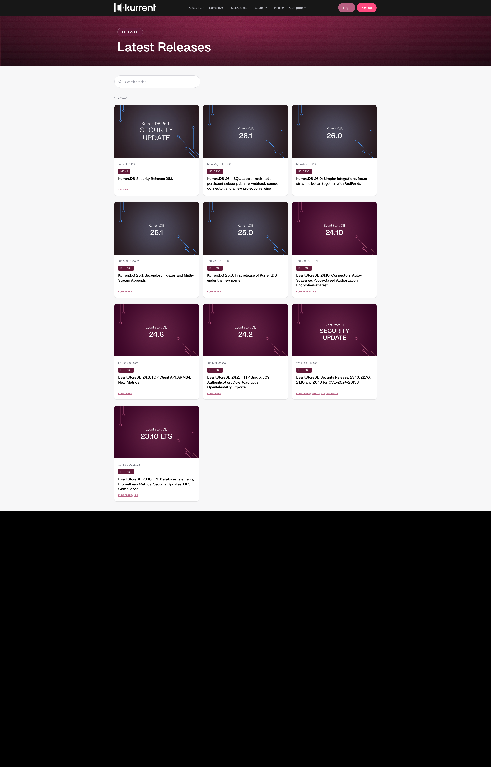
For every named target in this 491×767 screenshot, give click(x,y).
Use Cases (238, 7)
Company (296, 7)
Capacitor (196, 7)
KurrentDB (216, 7)
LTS (314, 291)
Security (124, 189)
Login (346, 7)
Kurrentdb (125, 291)
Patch (316, 393)
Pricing (279, 7)
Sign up (367, 7)
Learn (259, 7)
